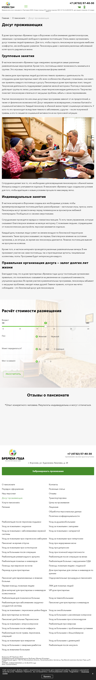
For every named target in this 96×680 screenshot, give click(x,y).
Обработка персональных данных (65, 511)
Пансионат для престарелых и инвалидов (69, 602)
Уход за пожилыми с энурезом (16, 526)
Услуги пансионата (11, 502)
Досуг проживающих (12, 498)
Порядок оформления (13, 489)
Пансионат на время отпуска (15, 543)
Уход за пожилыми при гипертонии (66, 538)
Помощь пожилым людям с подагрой (67, 565)
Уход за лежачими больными (16, 649)
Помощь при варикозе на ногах (17, 565)
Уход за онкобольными (60, 610)
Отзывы (52, 493)
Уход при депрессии (59, 547)
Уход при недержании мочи (62, 543)
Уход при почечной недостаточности (66, 552)
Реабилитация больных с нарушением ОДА (70, 561)
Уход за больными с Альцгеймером (66, 633)
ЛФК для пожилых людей (61, 585)
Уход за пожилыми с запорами (63, 526)
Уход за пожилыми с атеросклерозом (20, 624)
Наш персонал (9, 493)
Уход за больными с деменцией (64, 640)
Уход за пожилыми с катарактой (64, 531)
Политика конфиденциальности (64, 516)
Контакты (53, 484)
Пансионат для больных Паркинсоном (20, 619)
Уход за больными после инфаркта (18, 628)
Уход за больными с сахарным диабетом (21, 645)
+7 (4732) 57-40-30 (82, 3)
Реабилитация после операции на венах (68, 556)
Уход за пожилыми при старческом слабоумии (24, 538)
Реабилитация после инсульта (63, 645)
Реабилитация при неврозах (62, 624)
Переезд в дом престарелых (16, 570)
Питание (6, 507)
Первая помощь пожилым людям (18, 585)
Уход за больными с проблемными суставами (71, 628)
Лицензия (53, 507)
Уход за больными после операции (19, 552)
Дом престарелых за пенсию (15, 614)
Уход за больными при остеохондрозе (67, 619)
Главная (5, 18)
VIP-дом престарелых (59, 590)
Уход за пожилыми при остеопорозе (19, 547)
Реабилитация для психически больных (21, 598)
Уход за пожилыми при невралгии (18, 640)
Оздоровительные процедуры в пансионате (70, 578)
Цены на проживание (59, 502)
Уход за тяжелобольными (61, 598)
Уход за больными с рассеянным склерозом (70, 614)
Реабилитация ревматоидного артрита (21, 556)
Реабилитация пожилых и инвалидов (19, 561)
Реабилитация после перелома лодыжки (21, 522)
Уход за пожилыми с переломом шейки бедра (24, 610)
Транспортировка (57, 498)
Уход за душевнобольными (62, 522)
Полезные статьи (57, 489)
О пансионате (18, 18)
